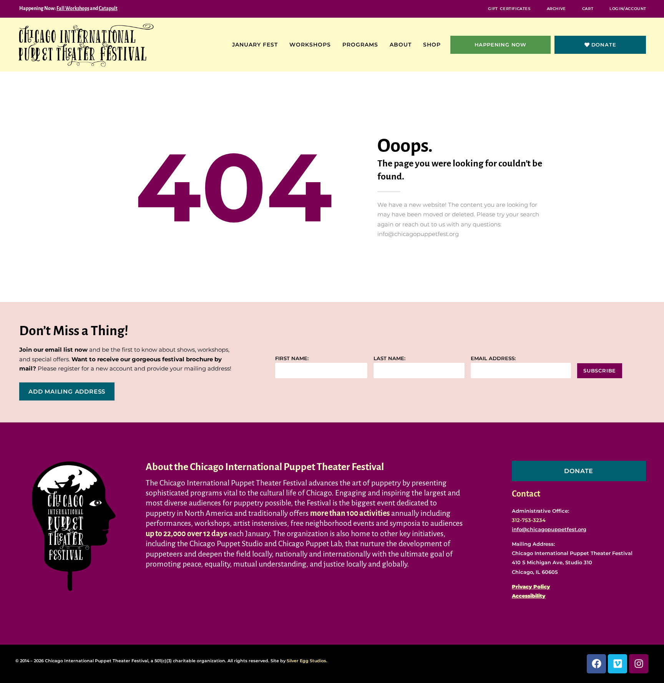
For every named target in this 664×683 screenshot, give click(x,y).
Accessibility (528, 596)
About (401, 45)
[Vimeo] (617, 663)
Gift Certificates (509, 8)
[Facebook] (596, 663)
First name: (292, 358)
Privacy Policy (531, 586)
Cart (587, 8)
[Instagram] (638, 663)
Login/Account (627, 8)
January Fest (255, 45)
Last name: (389, 358)
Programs (360, 45)
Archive (556, 8)
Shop (432, 45)
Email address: (493, 358)
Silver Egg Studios (306, 660)
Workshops (310, 45)
